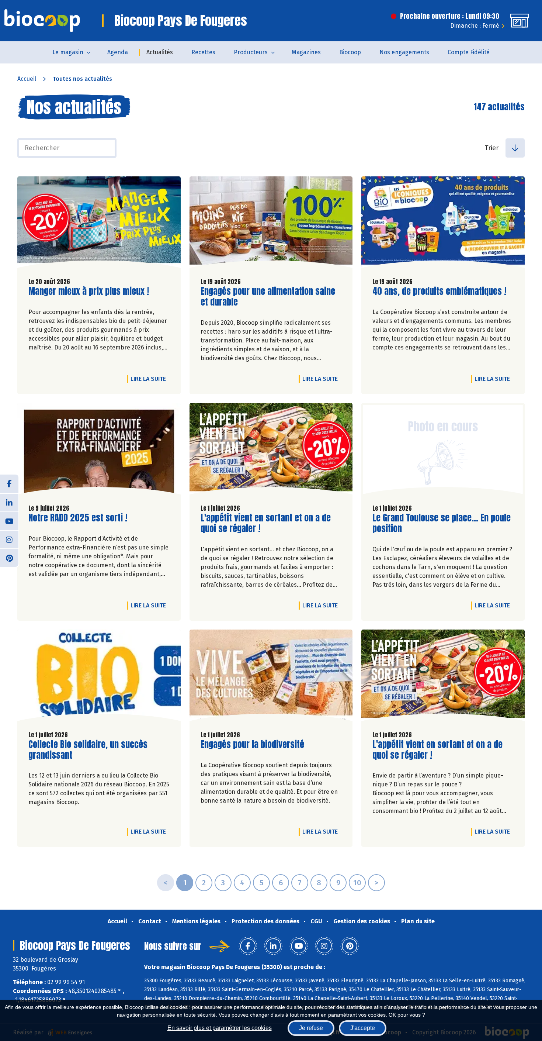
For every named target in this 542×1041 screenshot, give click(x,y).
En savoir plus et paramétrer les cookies (219, 1028)
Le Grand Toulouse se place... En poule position (441, 523)
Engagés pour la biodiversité (252, 744)
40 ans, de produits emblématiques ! (439, 291)
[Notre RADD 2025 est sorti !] (99, 450)
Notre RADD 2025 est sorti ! (77, 518)
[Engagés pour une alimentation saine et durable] (271, 224)
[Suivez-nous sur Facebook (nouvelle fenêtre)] (9, 484)
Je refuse (311, 1028)
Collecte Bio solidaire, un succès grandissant (87, 750)
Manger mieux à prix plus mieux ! (88, 291)
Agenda (117, 52)
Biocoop (350, 52)
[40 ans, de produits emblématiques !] (443, 224)
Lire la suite (150, 378)
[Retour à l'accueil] (42, 20)
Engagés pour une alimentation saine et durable (268, 296)
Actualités (159, 52)
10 (357, 882)
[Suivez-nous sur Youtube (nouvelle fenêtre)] (9, 520)
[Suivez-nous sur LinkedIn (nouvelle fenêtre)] (9, 502)
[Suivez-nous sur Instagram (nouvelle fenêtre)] (9, 539)
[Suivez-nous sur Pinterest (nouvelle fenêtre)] (9, 557)
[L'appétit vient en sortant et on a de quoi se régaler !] (271, 450)
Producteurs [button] (251, 52)
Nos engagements (404, 52)
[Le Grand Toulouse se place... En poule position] (443, 450)
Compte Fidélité (469, 52)
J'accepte (362, 1028)
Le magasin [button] (67, 52)
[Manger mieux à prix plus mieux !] (99, 224)
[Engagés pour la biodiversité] (271, 677)
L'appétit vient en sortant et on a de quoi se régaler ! (266, 523)
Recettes (203, 52)
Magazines (306, 52)
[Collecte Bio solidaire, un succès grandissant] (99, 677)
